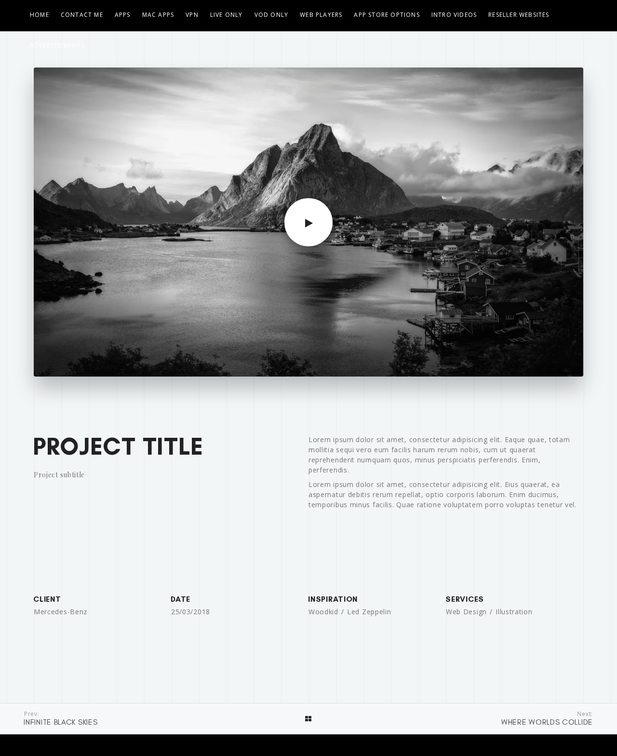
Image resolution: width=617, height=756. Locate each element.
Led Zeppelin (369, 611)
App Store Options (386, 15)
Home (39, 15)
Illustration (514, 611)
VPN (192, 15)
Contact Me (82, 15)
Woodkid (323, 611)
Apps (123, 15)
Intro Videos (454, 15)
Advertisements (57, 45)
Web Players (321, 15)
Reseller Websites (518, 15)
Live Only (226, 15)
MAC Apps (158, 15)
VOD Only (272, 15)
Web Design (466, 611)
